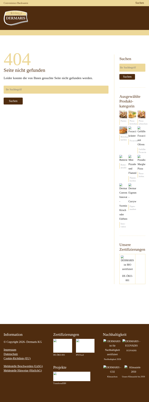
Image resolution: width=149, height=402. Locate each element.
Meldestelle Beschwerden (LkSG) (23, 366)
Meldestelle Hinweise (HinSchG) (23, 370)
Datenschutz (11, 354)
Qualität (108, 18)
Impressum (10, 349)
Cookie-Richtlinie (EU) (17, 358)
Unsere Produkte (84, 18)
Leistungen (127, 18)
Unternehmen (58, 18)
